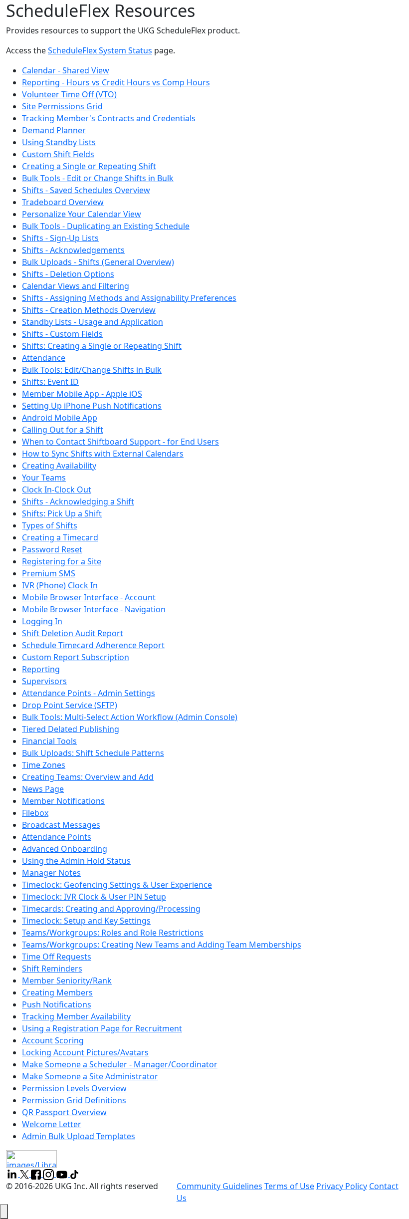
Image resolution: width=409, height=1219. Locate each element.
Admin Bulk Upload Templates (78, 1136)
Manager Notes (51, 872)
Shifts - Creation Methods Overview (89, 309)
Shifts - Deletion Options (68, 273)
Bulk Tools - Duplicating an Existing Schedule (106, 226)
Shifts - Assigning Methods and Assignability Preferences (129, 297)
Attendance (43, 357)
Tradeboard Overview (63, 202)
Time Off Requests (56, 956)
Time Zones (43, 764)
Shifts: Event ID (50, 381)
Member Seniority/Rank (67, 980)
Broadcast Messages (61, 824)
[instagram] (49, 1173)
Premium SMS (48, 573)
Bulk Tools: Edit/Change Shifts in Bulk (92, 369)
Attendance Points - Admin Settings (88, 693)
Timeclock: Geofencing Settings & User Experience (117, 884)
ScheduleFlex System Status (100, 50)
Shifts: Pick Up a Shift (62, 513)
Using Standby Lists (59, 142)
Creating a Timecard (60, 537)
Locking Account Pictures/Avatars (85, 1052)
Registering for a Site (61, 561)
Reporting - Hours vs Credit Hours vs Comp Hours (116, 82)
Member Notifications (63, 800)
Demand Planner (54, 130)
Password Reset (52, 549)
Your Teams (44, 477)
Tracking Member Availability (76, 1016)
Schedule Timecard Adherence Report (93, 645)
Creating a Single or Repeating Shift (89, 166)
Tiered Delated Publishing (70, 729)
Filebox (35, 812)
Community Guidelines (219, 1186)
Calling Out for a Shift (62, 429)
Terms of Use (289, 1186)
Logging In (42, 621)
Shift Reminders (52, 968)
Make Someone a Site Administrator (90, 1076)
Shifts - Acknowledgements (73, 249)
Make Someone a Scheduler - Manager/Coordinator (119, 1064)
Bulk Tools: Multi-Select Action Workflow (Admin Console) (129, 717)
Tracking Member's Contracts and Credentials (109, 118)
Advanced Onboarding (64, 848)
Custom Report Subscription (75, 657)
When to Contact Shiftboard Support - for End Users (120, 441)
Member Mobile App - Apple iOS (82, 393)
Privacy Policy (341, 1186)
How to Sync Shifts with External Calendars (103, 453)
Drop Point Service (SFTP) (69, 705)
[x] (25, 1173)
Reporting (41, 669)
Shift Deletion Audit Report (72, 633)
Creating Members (57, 992)
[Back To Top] (4, 1211)
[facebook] (37, 1173)
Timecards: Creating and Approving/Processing (111, 908)
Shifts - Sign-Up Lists (60, 238)
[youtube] (63, 1173)
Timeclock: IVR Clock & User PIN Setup (94, 896)
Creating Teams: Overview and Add (88, 776)
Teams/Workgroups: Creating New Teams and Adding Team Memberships (161, 944)
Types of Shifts (49, 525)
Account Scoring (53, 1040)
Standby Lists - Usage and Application (92, 321)
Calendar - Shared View (65, 70)
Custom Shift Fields (58, 154)
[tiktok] (74, 1173)
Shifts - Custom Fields (62, 333)
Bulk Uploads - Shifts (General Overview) (98, 261)
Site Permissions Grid (62, 106)
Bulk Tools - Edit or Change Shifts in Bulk (98, 178)
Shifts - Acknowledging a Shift (78, 501)
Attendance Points (56, 836)
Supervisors (44, 681)
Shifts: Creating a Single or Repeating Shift (102, 345)
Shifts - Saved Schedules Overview (86, 190)
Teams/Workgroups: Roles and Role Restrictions (113, 932)
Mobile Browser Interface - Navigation (94, 609)
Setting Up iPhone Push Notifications (92, 405)
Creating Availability (59, 465)
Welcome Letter (51, 1124)
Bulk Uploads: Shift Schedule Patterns (93, 752)
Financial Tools (49, 740)
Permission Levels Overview (74, 1088)
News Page (43, 788)
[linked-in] (13, 1173)
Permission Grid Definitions (74, 1100)
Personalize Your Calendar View (81, 214)
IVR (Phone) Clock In (60, 585)
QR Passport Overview (64, 1112)
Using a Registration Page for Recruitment (102, 1028)
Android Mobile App (59, 417)
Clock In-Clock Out (56, 489)
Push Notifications (56, 1004)
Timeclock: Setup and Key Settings (86, 920)
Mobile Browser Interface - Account (89, 597)
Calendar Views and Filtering (75, 285)
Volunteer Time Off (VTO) (69, 94)
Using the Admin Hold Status (76, 860)
